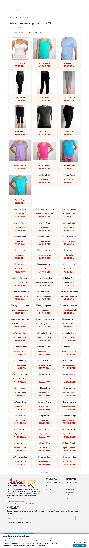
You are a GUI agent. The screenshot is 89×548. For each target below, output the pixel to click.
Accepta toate (79, 545)
